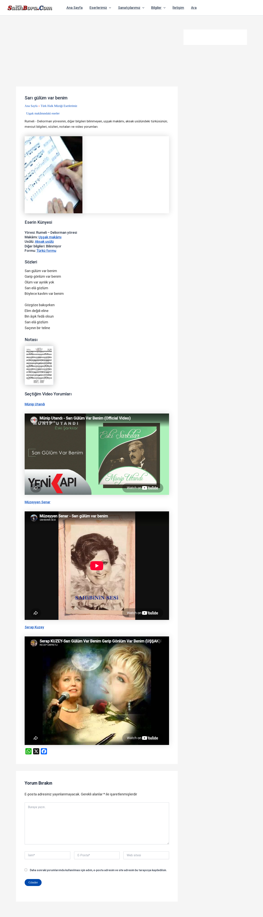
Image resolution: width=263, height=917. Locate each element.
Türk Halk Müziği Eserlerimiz (59, 106)
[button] (109, 7)
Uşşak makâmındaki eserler (42, 113)
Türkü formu (46, 251)
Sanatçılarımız (129, 8)
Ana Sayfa (74, 8)
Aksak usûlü (44, 242)
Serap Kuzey (34, 627)
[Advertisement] (97, 58)
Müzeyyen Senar (37, 502)
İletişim (178, 8)
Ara (194, 8)
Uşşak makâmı (50, 237)
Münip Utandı (35, 404)
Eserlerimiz (98, 8)
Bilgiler (156, 8)
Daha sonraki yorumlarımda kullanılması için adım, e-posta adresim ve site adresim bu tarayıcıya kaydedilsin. (98, 870)
